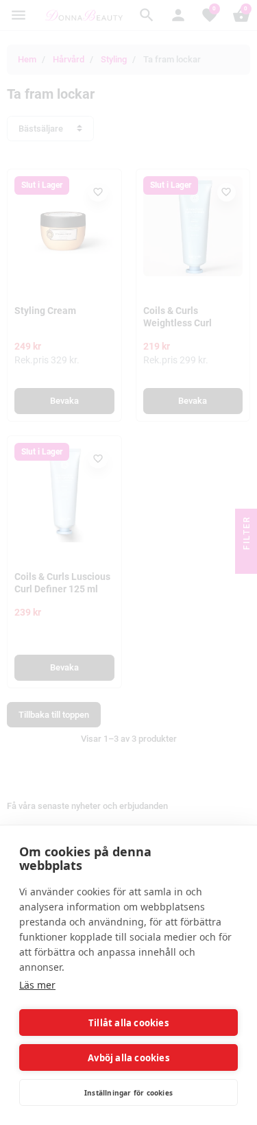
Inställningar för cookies (128, 1093)
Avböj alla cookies (128, 1058)
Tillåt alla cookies (128, 1023)
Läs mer (37, 984)
